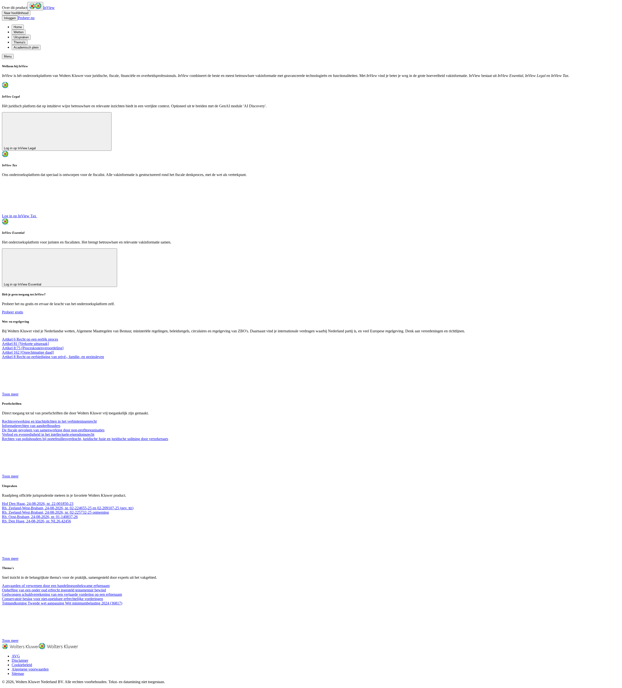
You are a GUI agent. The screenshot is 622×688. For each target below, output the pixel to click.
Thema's (20, 42)
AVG (16, 656)
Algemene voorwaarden (30, 669)
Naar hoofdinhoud (16, 13)
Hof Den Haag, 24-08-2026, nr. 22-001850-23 (37, 504)
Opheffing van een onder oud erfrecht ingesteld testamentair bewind (54, 590)
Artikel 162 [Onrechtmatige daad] (28, 352)
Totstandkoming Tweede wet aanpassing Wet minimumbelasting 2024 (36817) (62, 603)
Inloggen (10, 18)
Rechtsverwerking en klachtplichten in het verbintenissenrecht (49, 421)
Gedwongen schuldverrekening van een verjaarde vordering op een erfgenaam (62, 594)
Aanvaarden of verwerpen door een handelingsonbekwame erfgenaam (56, 586)
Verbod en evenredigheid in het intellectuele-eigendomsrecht (48, 434)
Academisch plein (26, 47)
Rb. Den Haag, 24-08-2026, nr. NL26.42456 (36, 521)
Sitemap (18, 673)
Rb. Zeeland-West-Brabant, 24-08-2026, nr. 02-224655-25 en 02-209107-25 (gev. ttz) (67, 508)
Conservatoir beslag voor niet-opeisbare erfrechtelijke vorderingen (52, 599)
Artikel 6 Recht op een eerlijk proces (30, 339)
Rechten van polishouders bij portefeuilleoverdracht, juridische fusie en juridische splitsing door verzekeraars (85, 439)
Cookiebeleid (22, 665)
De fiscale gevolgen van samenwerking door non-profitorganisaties (53, 430)
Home (18, 27)
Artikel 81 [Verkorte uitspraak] (25, 344)
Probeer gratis (12, 312)
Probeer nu (26, 18)
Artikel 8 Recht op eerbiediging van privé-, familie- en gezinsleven (53, 357)
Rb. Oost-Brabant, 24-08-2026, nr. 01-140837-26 (40, 517)
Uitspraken (21, 37)
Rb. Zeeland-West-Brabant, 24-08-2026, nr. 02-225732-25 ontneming (55, 512)
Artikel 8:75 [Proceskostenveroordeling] (32, 348)
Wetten (19, 32)
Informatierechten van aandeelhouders (31, 426)
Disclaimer (20, 660)
